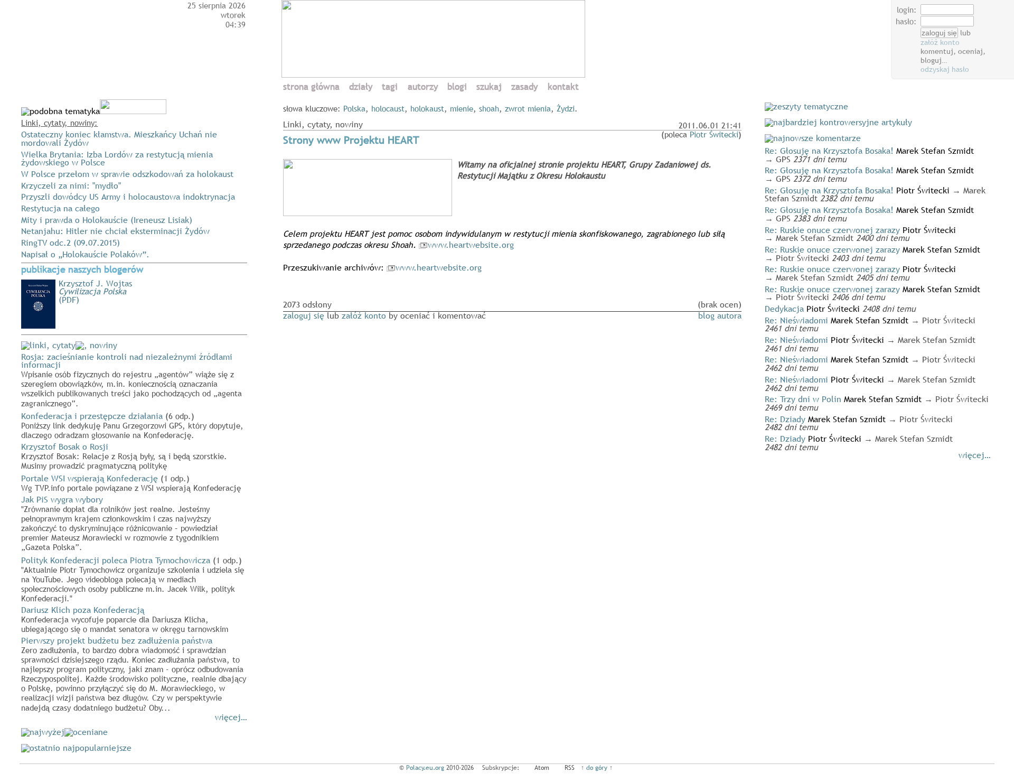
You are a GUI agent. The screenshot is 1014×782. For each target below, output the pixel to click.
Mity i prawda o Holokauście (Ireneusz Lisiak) (106, 220)
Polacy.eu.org (425, 767)
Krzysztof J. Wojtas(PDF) (95, 291)
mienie (461, 108)
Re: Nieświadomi (796, 320)
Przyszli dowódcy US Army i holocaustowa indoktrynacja (128, 196)
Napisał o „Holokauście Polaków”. (85, 254)
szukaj (489, 87)
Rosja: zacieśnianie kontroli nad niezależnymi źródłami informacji (131, 379)
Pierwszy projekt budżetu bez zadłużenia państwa (133, 673)
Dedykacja (784, 308)
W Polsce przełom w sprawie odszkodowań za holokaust (127, 174)
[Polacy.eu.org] (435, 74)
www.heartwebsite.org (471, 244)
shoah (489, 108)
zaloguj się (303, 315)
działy (360, 87)
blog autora (719, 315)
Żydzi (566, 108)
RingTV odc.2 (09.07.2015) (70, 242)
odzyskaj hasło (945, 69)
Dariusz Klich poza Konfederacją (124, 619)
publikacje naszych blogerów (82, 269)
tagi (390, 87)
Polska (354, 108)
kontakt (563, 87)
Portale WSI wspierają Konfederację (131, 482)
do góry (596, 767)
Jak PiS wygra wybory (120, 523)
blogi (457, 87)
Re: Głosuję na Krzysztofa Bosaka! (829, 150)
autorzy (423, 87)
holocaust (388, 108)
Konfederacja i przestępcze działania (132, 425)
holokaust (427, 108)
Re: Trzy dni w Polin (803, 399)
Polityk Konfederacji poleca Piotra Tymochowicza (132, 578)
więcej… (231, 717)
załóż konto (940, 42)
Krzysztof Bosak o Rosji (124, 455)
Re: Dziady (785, 419)
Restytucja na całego (60, 208)
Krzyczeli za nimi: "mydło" (71, 185)
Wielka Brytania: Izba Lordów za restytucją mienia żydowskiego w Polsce (117, 158)
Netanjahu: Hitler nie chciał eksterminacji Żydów (115, 231)
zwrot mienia (528, 108)
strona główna (311, 87)
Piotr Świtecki (714, 134)
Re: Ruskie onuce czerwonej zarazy (832, 230)
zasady (524, 87)
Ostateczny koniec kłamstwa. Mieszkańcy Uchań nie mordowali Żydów (119, 138)
